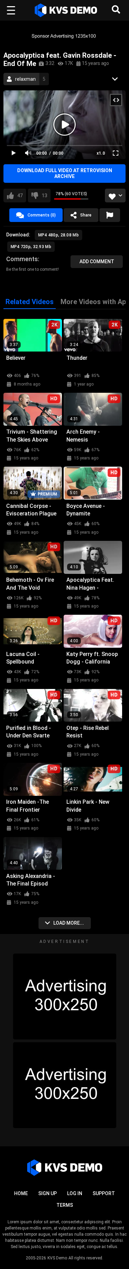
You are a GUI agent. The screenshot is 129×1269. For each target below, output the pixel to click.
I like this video (20, 195)
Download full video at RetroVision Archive (64, 173)
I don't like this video (44, 195)
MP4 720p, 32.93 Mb (31, 246)
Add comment (96, 261)
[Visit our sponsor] (64, 36)
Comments (22, 259)
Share (86, 215)
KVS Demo (57, 1258)
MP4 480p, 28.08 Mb (58, 235)
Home (21, 1193)
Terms (64, 1205)
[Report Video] (109, 215)
